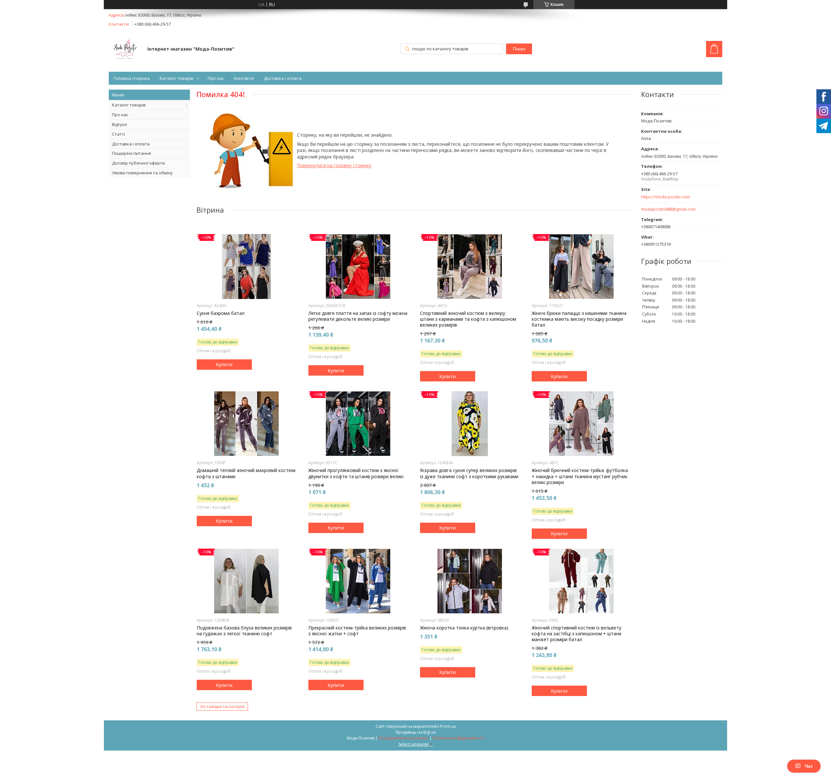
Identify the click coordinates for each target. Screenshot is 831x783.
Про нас (216, 78)
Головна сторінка (132, 78)
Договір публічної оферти (138, 163)
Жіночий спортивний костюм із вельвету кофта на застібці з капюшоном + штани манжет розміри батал (576, 633)
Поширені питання (131, 153)
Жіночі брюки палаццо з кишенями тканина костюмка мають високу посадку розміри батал (579, 319)
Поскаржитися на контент (403, 738)
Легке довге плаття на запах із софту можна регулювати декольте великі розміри (357, 316)
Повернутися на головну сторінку (334, 165)
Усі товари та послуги (222, 706)
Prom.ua (448, 726)
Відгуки (119, 124)
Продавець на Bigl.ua (415, 732)
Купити (224, 364)
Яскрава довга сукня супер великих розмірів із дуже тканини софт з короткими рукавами (469, 473)
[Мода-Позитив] (125, 50)
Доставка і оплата (283, 78)
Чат (809, 766)
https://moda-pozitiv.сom (665, 197)
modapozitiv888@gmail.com (668, 209)
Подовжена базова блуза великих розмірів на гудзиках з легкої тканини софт (244, 631)
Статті (118, 134)
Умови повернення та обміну (142, 173)
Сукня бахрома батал (220, 313)
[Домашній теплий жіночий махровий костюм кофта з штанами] (246, 423)
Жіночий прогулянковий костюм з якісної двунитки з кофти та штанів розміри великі (355, 473)
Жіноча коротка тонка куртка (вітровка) (464, 628)
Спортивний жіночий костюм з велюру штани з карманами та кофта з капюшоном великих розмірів (468, 319)
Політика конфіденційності (458, 738)
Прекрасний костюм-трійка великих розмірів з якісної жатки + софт (357, 631)
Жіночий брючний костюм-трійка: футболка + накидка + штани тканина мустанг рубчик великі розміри (580, 476)
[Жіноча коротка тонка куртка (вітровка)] (470, 581)
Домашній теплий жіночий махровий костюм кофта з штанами (246, 473)
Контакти (244, 78)
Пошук (519, 48)
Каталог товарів (176, 78)
